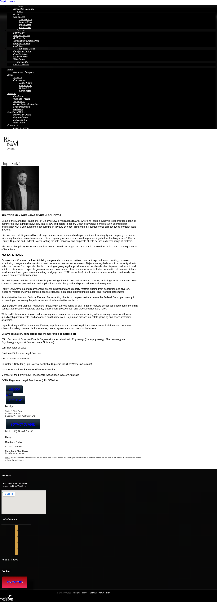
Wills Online (19, 122)
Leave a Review (21, 64)
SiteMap (93, 593)
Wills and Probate (21, 35)
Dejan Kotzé (25, 25)
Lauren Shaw (25, 22)
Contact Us (22, 62)
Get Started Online (26, 48)
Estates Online (20, 56)
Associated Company (23, 72)
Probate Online (20, 54)
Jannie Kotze (25, 19)
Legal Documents (21, 43)
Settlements (19, 38)
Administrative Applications (26, 40)
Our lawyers (19, 17)
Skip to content (8, 1)
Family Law (18, 33)
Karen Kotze (25, 91)
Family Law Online (22, 51)
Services (21, 30)
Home (20, 6)
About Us (17, 14)
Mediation (18, 109)
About (20, 11)
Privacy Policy (104, 593)
